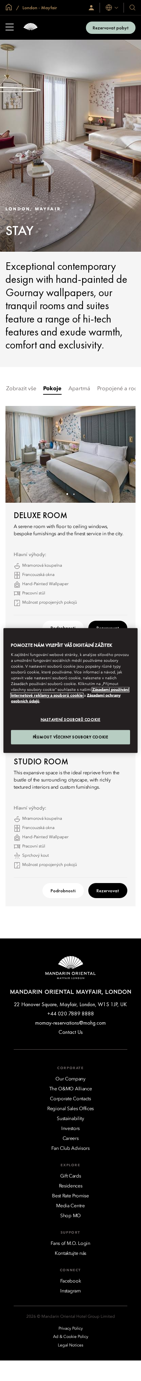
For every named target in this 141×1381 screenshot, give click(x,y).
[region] (70, 690)
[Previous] (19, 454)
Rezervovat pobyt (111, 28)
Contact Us (71, 1032)
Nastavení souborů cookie (71, 719)
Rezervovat (108, 890)
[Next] (121, 454)
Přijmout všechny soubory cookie (70, 737)
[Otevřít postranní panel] (9, 27)
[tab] (21, 389)
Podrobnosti (63, 890)
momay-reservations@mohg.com (70, 1022)
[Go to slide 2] (74, 494)
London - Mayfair (39, 7)
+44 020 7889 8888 (70, 1013)
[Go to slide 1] (67, 494)
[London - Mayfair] (30, 27)
